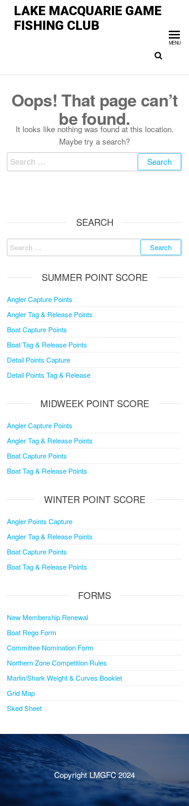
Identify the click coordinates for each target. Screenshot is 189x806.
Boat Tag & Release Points (47, 344)
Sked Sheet (24, 708)
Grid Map (21, 693)
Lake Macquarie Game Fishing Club (87, 18)
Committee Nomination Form (50, 647)
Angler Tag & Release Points (50, 314)
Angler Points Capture (39, 521)
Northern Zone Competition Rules (57, 662)
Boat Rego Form (31, 632)
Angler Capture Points (39, 299)
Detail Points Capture (38, 359)
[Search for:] (94, 161)
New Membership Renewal (47, 617)
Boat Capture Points (37, 329)
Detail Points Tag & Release (48, 375)
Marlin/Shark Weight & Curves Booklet (64, 678)
